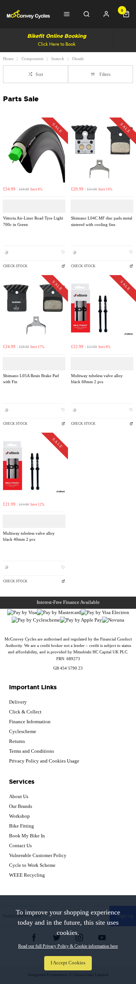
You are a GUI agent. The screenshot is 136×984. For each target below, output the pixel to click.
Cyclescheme (22, 731)
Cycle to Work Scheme (32, 865)
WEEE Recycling (27, 875)
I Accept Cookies (68, 962)
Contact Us (20, 845)
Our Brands (20, 806)
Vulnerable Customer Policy (37, 855)
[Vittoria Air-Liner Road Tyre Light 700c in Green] (34, 152)
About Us (18, 796)
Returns (17, 741)
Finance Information (30, 721)
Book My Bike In (27, 836)
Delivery (18, 702)
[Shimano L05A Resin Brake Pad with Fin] (34, 309)
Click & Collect (25, 712)
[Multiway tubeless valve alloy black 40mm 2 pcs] (34, 467)
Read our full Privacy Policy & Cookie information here (68, 946)
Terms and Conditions (31, 751)
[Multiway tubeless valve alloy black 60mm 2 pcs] (102, 309)
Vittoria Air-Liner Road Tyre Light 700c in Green (33, 221)
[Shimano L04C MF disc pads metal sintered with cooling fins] (102, 152)
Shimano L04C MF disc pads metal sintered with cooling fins (101, 221)
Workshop (19, 816)
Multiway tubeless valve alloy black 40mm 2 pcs (29, 536)
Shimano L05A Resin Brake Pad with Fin (31, 379)
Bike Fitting (21, 826)
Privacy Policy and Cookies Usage (44, 761)
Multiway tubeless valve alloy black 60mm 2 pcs (97, 379)
